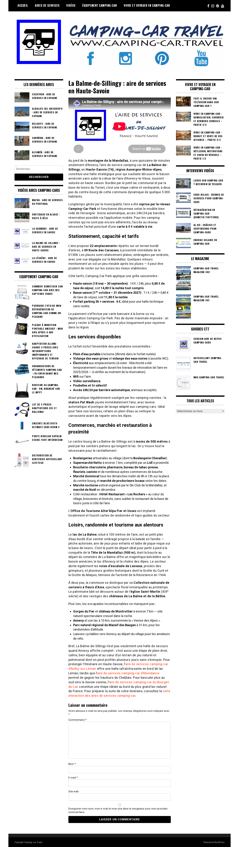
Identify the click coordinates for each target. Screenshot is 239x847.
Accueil (22, 5)
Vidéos (70, 5)
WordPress (219, 842)
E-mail (73, 777)
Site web (73, 791)
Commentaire (77, 719)
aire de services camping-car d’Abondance (128, 673)
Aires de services (47, 5)
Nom (72, 764)
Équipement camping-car (99, 5)
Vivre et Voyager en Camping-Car (147, 5)
